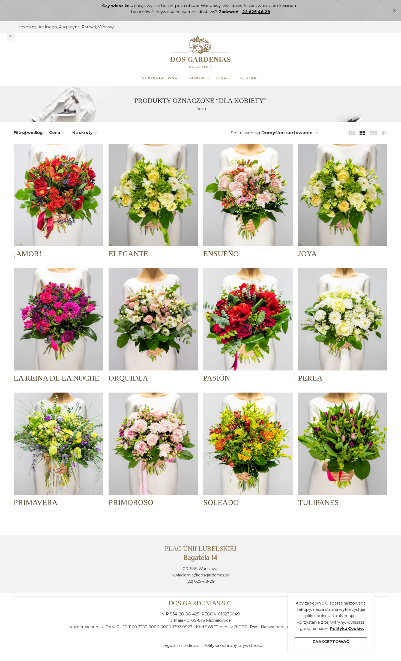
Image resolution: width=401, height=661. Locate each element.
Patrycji (89, 27)
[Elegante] (153, 195)
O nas (222, 78)
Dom (200, 108)
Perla (310, 378)
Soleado (221, 502)
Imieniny (28, 27)
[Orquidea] (153, 319)
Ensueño (221, 253)
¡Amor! (27, 253)
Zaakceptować (330, 641)
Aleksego (47, 27)
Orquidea (128, 378)
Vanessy (106, 27)
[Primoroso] (153, 444)
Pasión (216, 378)
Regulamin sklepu (179, 645)
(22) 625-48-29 (200, 581)
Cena (54, 132)
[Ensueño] (248, 195)
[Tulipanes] (343, 444)
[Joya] (343, 195)
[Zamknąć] (395, 11)
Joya (307, 253)
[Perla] (343, 319)
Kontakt (249, 78)
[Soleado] (248, 444)
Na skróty (82, 132)
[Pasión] (248, 319)
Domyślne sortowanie (287, 132)
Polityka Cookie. (347, 628)
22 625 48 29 (256, 11)
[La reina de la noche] (58, 319)
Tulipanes (318, 502)
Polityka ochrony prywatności (233, 645)
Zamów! (196, 78)
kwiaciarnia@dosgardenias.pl (200, 575)
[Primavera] (58, 444)
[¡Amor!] (58, 195)
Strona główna (159, 78)
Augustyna (69, 27)
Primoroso (131, 502)
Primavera (36, 502)
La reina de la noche (56, 378)
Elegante (128, 253)
